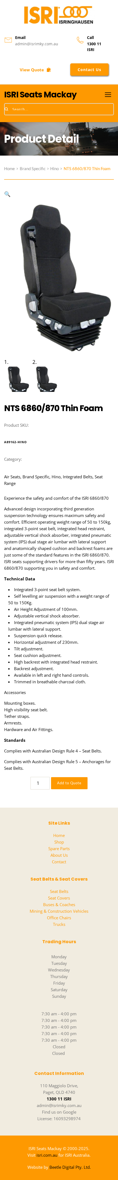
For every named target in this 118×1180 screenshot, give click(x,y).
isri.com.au (46, 1155)
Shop (59, 842)
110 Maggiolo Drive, (59, 1085)
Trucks (59, 924)
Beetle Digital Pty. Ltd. (70, 1167)
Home (59, 835)
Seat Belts (59, 891)
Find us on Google (59, 1112)
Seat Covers (59, 898)
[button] (108, 94)
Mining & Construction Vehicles (59, 911)
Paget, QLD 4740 (59, 1092)
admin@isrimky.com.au (36, 43)
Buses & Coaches (59, 904)
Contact (59, 861)
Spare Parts (59, 848)
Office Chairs (59, 917)
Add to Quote (69, 783)
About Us (59, 855)
